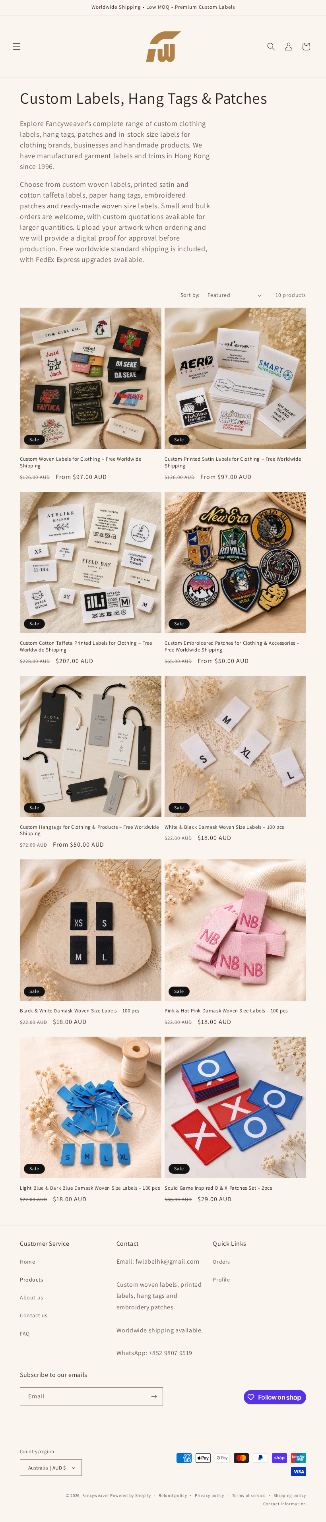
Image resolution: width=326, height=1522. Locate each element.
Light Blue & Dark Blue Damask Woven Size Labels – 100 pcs (90, 1188)
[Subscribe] (154, 1396)
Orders (221, 1261)
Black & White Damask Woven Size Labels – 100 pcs (80, 1011)
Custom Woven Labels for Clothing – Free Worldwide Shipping (80, 462)
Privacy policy (209, 1495)
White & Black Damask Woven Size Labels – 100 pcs (224, 827)
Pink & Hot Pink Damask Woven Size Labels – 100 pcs (226, 1011)
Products (31, 1279)
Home (27, 1261)
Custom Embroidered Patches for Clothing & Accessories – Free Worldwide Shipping (232, 646)
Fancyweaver (95, 1495)
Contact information (284, 1503)
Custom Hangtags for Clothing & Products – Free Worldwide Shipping (89, 830)
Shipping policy (290, 1495)
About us (31, 1297)
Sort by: (190, 295)
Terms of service (249, 1495)
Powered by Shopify (130, 1495)
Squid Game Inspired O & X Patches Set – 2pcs (218, 1188)
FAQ (25, 1333)
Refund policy (173, 1495)
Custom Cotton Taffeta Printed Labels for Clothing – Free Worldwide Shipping (86, 646)
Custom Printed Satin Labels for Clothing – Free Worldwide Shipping (233, 462)
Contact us (34, 1315)
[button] (16, 46)
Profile (221, 1279)
